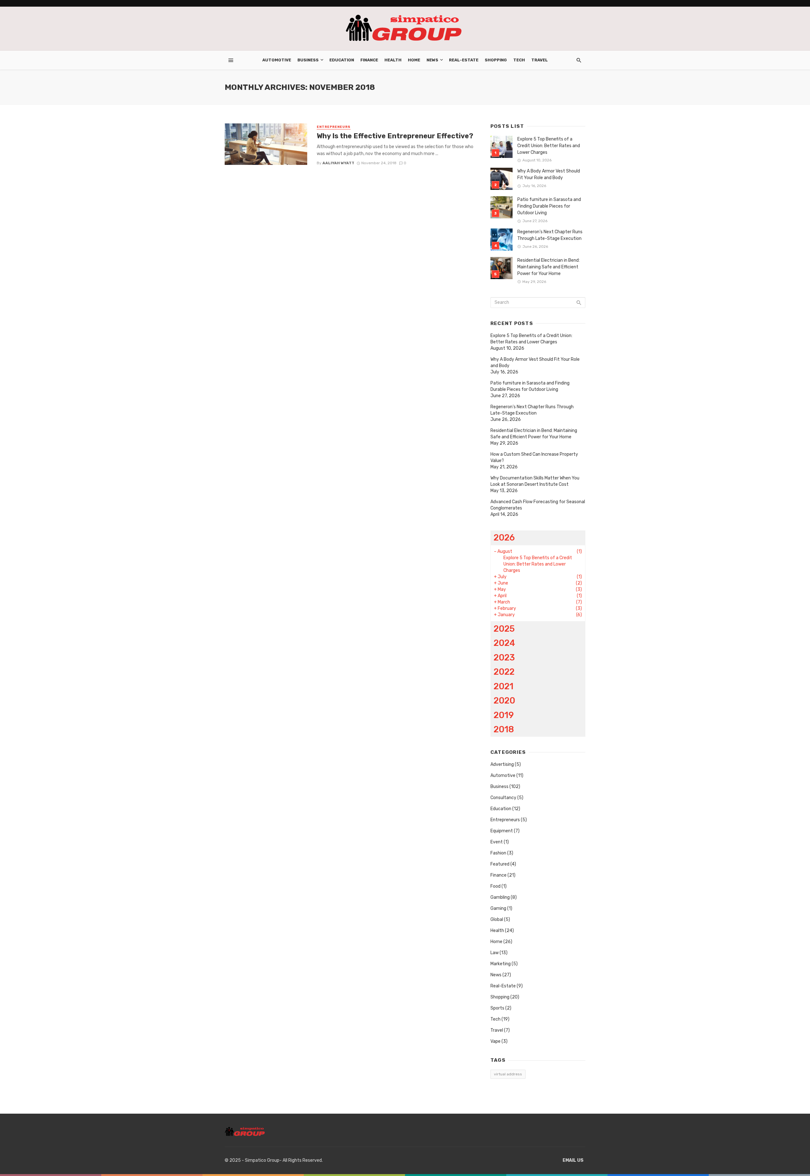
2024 (504, 643)
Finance (369, 60)
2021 (504, 686)
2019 (504, 715)
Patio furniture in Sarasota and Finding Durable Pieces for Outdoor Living (549, 206)
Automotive (276, 60)
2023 (504, 657)
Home (414, 60)
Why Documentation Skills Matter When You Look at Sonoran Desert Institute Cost (534, 481)
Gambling (500, 897)
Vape (495, 1041)
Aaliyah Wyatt (338, 163)
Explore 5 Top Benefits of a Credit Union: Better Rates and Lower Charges (548, 145)
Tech (519, 60)
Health (393, 60)
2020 (504, 700)
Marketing (500, 963)
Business (308, 60)
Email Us (573, 1160)
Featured (499, 864)
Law (494, 952)
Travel (539, 60)
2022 (504, 671)
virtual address (508, 1074)
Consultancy (503, 797)
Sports (497, 1008)
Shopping (496, 60)
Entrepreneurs (334, 127)
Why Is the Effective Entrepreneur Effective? (395, 136)
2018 (504, 729)
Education (341, 60)
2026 (504, 537)
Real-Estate (463, 60)
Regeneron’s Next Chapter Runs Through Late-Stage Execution (550, 235)
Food (495, 886)
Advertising (502, 764)
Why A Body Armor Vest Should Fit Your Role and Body (548, 174)
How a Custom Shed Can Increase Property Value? (534, 457)
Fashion (498, 853)
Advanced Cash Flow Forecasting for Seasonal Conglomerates (537, 505)
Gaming (498, 908)
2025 (504, 628)
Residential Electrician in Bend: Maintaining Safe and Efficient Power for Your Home (548, 267)
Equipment (501, 831)
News (432, 60)
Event (496, 842)
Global (496, 919)
